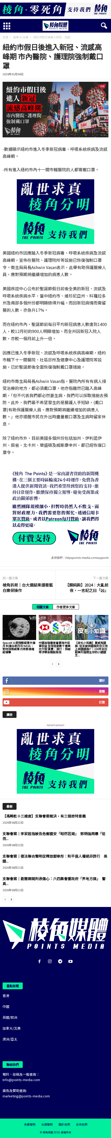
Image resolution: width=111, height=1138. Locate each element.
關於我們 (64, 1124)
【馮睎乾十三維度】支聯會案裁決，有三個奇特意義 (44, 816)
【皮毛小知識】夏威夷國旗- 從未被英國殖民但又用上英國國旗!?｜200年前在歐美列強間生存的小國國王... (91, 649)
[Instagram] (51, 961)
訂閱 (102, 702)
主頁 (5, 37)
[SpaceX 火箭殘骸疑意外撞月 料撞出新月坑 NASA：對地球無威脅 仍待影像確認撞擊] (19, 627)
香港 (6, 995)
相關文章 (42, 607)
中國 (6, 1006)
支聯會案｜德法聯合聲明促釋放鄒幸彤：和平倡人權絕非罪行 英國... (55, 858)
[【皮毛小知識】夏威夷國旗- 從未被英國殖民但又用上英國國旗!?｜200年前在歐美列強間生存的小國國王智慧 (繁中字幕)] (91, 627)
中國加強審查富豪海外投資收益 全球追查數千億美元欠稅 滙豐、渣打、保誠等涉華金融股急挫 (54, 647)
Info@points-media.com (21, 1079)
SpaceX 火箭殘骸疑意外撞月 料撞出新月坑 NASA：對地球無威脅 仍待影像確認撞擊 (19, 647)
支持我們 (81, 1124)
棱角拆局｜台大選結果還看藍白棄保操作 (28, 587)
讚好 (102, 680)
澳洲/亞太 (10, 1039)
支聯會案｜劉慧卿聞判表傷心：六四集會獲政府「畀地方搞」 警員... (54, 881)
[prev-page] (52, 663)
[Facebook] (40, 961)
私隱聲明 (47, 1124)
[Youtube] (71, 961)
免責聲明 (29, 1124)
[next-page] (58, 663)
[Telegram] (61, 961)
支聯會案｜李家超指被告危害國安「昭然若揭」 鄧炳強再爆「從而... (54, 836)
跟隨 (102, 691)
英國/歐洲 (10, 1017)
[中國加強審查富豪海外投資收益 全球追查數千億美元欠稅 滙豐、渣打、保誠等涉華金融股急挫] (55, 627)
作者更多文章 (66, 607)
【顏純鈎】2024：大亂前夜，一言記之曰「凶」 (86, 587)
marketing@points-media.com (26, 1096)
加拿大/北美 (20, 37)
